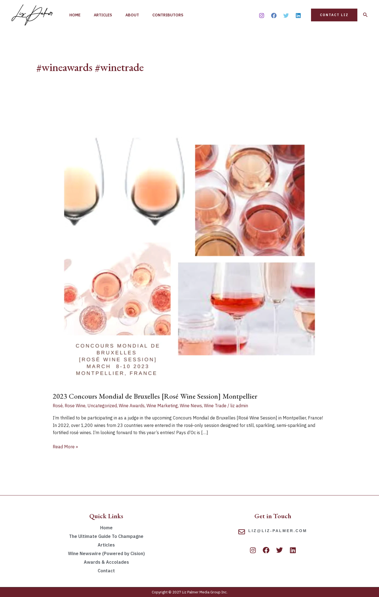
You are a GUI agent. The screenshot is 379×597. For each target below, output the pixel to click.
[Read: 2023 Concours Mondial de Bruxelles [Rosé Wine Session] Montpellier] (190, 248)
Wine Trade (215, 405)
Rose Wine (75, 405)
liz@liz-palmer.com (277, 530)
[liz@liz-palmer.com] (241, 531)
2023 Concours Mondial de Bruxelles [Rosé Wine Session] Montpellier (155, 396)
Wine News (191, 405)
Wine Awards (132, 405)
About (132, 14)
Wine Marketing (162, 405)
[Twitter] (286, 15)
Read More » (65, 446)
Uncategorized (102, 405)
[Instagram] (261, 15)
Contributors (167, 14)
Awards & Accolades (106, 562)
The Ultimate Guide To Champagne (106, 536)
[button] (334, 15)
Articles (103, 14)
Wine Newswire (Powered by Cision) (106, 553)
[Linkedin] (298, 15)
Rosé (58, 405)
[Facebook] (274, 15)
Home (74, 14)
